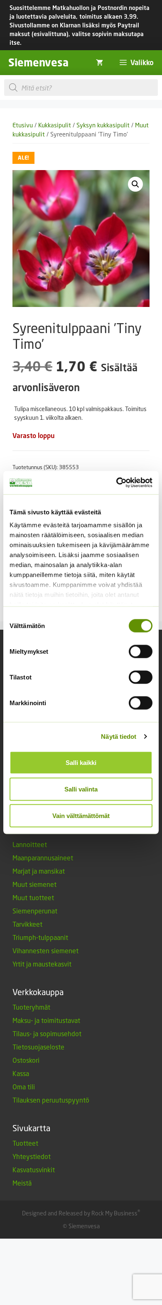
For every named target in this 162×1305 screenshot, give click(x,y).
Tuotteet (25, 1143)
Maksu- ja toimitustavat (46, 1020)
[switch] (140, 651)
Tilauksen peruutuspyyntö (50, 1100)
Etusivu (22, 125)
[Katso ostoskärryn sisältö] (99, 62)
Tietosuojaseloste (38, 1047)
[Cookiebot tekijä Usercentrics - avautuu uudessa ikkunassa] (116, 482)
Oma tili (23, 1087)
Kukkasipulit (54, 125)
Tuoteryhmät (31, 1007)
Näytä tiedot (118, 736)
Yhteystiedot (31, 1156)
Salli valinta (81, 788)
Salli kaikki (81, 762)
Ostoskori (25, 1060)
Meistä (22, 1183)
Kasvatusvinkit (33, 1170)
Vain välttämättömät (81, 815)
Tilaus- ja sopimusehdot (46, 1033)
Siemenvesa (38, 62)
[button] (135, 184)
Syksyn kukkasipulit (103, 125)
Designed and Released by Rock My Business (79, 1213)
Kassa (20, 1073)
